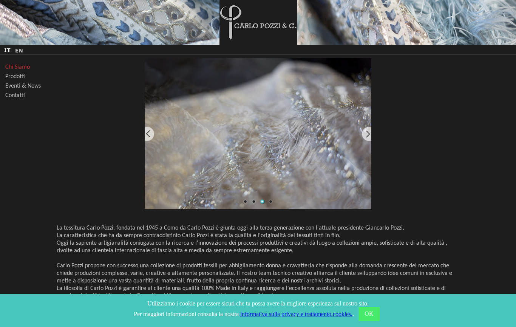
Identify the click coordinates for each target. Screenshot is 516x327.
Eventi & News (23, 86)
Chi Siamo (17, 67)
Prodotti (15, 77)
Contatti (15, 96)
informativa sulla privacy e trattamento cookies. (296, 313)
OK (369, 313)
